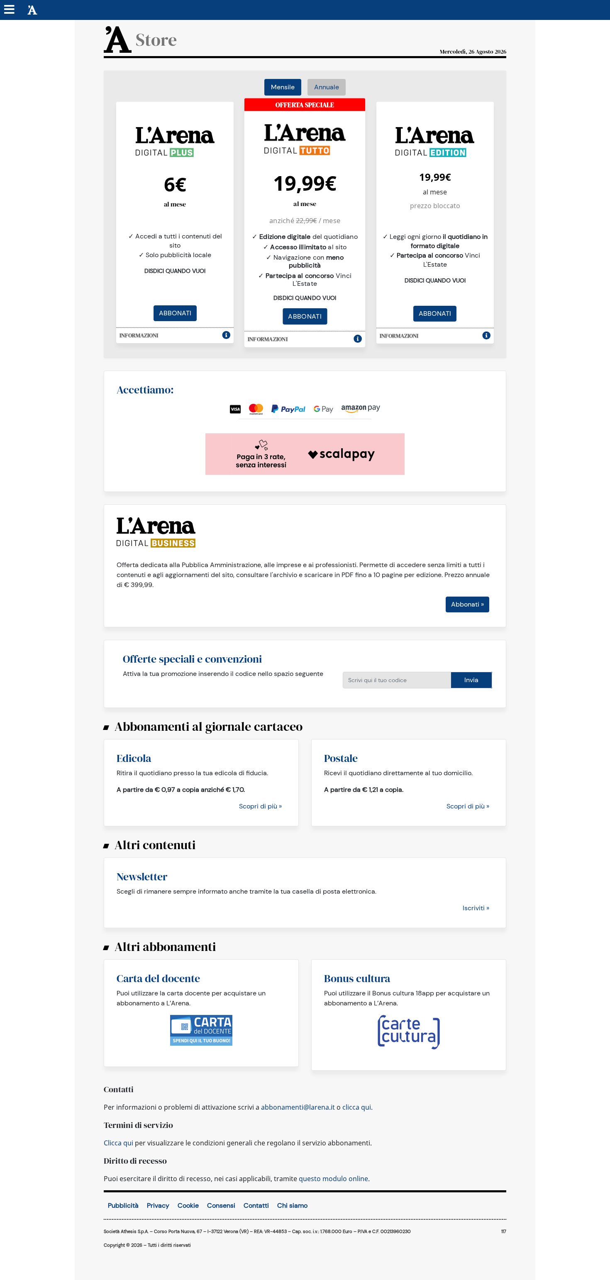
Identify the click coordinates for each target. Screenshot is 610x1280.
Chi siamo (292, 1205)
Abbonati (175, 313)
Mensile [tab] (283, 87)
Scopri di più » (260, 806)
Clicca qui (118, 1142)
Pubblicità (123, 1205)
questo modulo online (333, 1178)
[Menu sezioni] (9, 10)
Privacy (158, 1205)
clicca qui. (357, 1107)
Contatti (256, 1205)
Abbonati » (467, 604)
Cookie (188, 1205)
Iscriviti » (476, 908)
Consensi (221, 1205)
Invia (471, 680)
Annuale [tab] (326, 87)
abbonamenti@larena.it (298, 1107)
